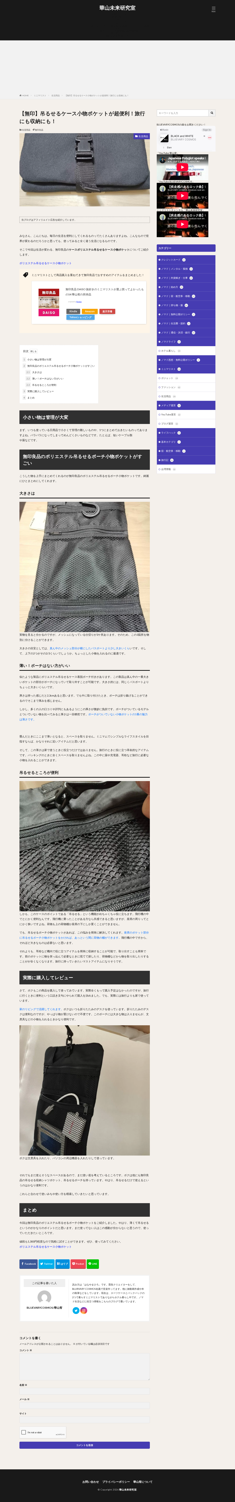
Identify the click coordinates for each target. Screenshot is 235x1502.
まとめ (29, 397)
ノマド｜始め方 (172, 286)
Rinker (79, 302)
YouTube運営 (170, 414)
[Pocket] (78, 1264)
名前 (23, 1385)
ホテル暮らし (170, 350)
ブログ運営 (169, 423)
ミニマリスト (40, 95)
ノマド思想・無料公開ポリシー (180, 359)
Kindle (73, 311)
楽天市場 (107, 311)
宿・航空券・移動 (172, 450)
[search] (212, 113)
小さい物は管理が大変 (37, 359)
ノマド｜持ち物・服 (174, 305)
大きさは (34, 372)
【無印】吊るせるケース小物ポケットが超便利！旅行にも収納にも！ (97, 95)
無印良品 (39, 130)
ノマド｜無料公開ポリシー (177, 314)
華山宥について (119, 33)
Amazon (90, 311)
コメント (25, 1350)
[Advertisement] (117, 68)
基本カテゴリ (170, 441)
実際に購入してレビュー (39, 391)
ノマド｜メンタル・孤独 (176, 268)
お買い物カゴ (119, 16)
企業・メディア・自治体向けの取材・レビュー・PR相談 (119, 26)
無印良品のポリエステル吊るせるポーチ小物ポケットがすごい (59, 365)
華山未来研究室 (117, 7)
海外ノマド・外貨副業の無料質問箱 (119, 30)
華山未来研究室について (119, 35)
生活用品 (55, 95)
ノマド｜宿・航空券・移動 (178, 296)
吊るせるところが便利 (41, 384)
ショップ (119, 18)
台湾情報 (168, 469)
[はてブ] (62, 1264)
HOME (25, 95)
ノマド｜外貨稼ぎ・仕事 (176, 277)
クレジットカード (173, 259)
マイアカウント (119, 23)
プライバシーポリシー (119, 21)
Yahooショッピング (81, 317)
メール (24, 1399)
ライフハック (170, 432)
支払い (119, 28)
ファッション (170, 387)
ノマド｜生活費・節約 (175, 323)
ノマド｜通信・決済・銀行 (178, 332)
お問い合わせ (119, 14)
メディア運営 (170, 405)
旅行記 (167, 460)
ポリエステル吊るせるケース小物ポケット (45, 263)
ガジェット (169, 378)
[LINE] (93, 1264)
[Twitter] (47, 1264)
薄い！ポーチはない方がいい (44, 378)
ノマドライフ (170, 341)
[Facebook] (28, 1264)
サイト (23, 1413)
